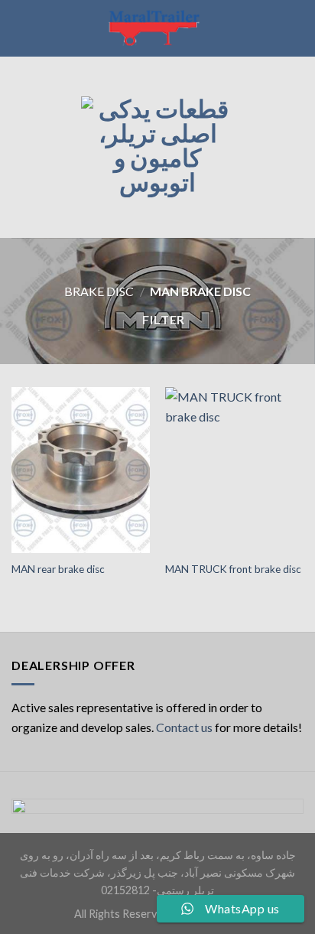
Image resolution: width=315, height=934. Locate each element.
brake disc (99, 291)
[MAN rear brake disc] (80, 470)
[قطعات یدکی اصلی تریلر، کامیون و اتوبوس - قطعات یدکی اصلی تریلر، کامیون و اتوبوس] (157, 146)
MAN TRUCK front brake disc (233, 569)
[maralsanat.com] (157, 28)
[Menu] (20, 147)
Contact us (184, 727)
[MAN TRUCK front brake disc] (234, 470)
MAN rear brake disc (58, 569)
